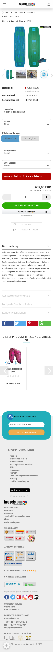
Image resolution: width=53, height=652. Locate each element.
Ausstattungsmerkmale (16, 295)
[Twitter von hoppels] (12, 597)
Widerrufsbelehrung (19, 496)
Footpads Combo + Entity (17, 304)
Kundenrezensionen (14, 312)
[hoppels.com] (26, 4)
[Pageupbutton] (45, 647)
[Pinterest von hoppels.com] (18, 597)
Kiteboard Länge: (11, 133)
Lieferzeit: (7, 88)
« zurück (14, 12)
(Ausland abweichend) (32, 91)
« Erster (6, 12)
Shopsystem (16, 644)
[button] (6, 197)
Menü (4, 4)
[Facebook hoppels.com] (6, 597)
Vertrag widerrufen (20, 490)
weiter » (22, 12)
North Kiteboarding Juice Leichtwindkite (13, 370)
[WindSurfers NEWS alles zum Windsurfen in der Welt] (36, 597)
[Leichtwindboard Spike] (26, 46)
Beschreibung (10, 246)
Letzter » (30, 12)
